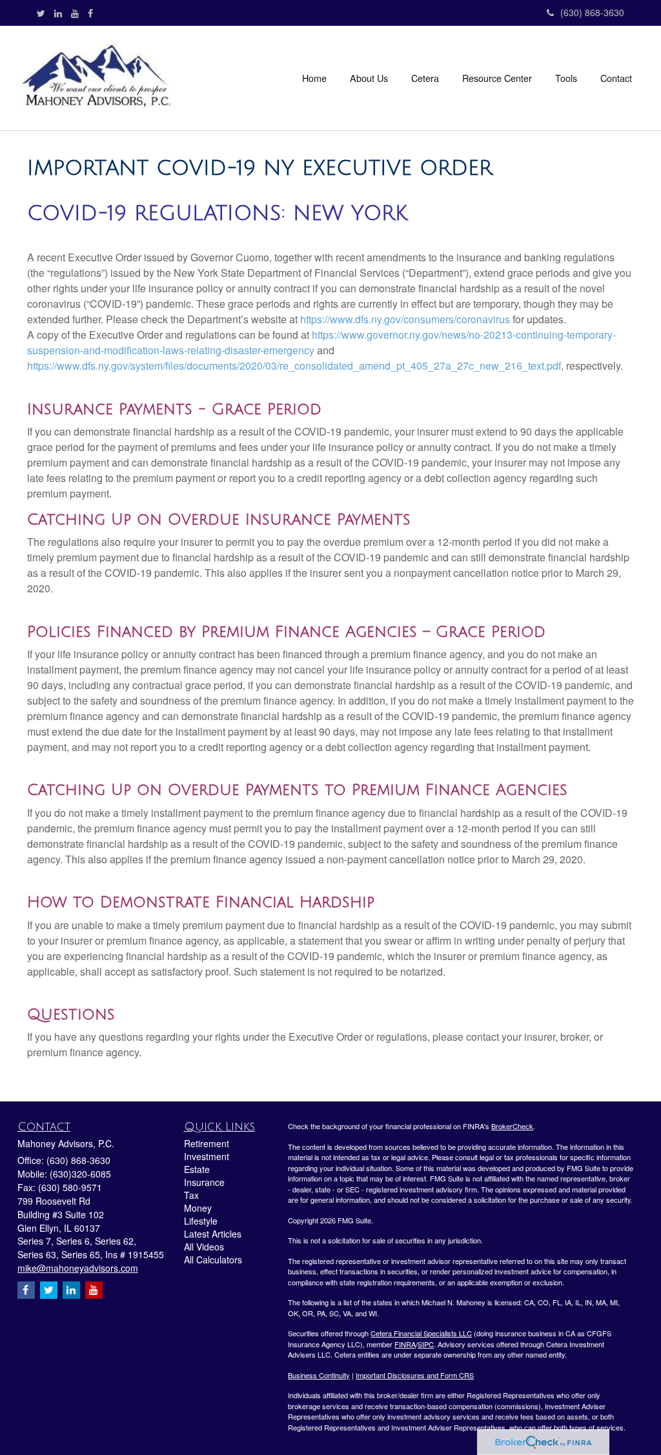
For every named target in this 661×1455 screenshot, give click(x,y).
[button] (369, 78)
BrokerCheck (512, 1126)
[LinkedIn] (58, 12)
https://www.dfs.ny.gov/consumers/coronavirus (405, 319)
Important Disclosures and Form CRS (415, 1375)
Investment (206, 1156)
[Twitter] (41, 12)
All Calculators (213, 1259)
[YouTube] (75, 12)
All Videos (204, 1246)
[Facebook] (90, 12)
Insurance (204, 1182)
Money (198, 1207)
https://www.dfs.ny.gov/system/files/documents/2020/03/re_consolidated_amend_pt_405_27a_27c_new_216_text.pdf (294, 365)
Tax (191, 1195)
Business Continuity (319, 1375)
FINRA (405, 1344)
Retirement (206, 1143)
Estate (197, 1169)
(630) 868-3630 (592, 12)
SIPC (426, 1344)
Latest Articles (212, 1233)
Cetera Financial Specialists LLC (421, 1333)
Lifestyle (201, 1220)
